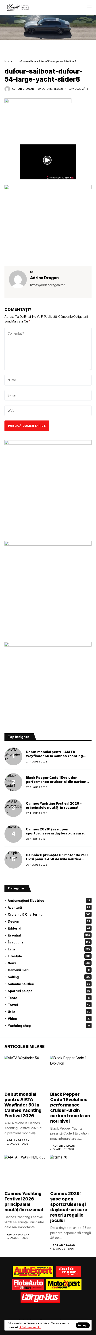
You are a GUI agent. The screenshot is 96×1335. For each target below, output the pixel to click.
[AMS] (68, 1271)
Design (49, 921)
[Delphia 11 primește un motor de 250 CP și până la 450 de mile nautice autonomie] (13, 860)
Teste (49, 998)
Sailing (49, 977)
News (49, 963)
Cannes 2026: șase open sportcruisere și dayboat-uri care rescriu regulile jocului (55, 833)
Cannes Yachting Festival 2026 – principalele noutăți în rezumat (53, 805)
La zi (49, 949)
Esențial (49, 935)
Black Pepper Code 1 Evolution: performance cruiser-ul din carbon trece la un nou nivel (56, 781)
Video (49, 1019)
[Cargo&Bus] (40, 1297)
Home (8, 61)
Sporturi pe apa (49, 991)
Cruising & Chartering (49, 914)
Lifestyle (49, 956)
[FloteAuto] (28, 1284)
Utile (49, 1012)
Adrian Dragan (23, 88)
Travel (49, 1005)
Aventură (49, 907)
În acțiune (49, 942)
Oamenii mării (49, 970)
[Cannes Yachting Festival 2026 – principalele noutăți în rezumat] (13, 808)
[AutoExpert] (33, 1271)
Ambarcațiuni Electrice (49, 900)
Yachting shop (49, 1026)
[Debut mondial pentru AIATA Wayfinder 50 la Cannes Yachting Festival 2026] (13, 756)
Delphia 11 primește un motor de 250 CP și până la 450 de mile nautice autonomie (57, 859)
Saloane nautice (49, 984)
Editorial (49, 928)
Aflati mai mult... (30, 1327)
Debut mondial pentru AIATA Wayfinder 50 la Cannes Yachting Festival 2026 (54, 756)
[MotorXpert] (63, 1284)
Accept (83, 1325)
